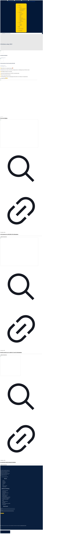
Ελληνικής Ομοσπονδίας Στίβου (5, 500)
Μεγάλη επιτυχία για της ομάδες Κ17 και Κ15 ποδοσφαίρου (11, 352)
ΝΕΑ (3, 484)
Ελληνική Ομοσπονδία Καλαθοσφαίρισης (5, 495)
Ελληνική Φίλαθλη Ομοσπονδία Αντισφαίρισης (6, 504)
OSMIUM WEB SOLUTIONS (23, 525)
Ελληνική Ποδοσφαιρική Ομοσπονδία (5, 493)
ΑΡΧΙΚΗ (3, 480)
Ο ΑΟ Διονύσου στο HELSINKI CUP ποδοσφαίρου (9, 234)
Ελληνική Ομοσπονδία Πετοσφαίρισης (5, 491)
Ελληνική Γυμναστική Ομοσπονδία (5, 502)
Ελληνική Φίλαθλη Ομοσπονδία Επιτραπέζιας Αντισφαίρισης (6, 497)
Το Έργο (3, 483)
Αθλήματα (4, 482)
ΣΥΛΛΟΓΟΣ (3, 481)
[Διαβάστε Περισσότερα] (3, 236)
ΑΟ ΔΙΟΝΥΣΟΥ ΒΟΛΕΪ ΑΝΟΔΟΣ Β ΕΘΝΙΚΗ (8, 462)
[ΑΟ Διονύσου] (21, 1)
